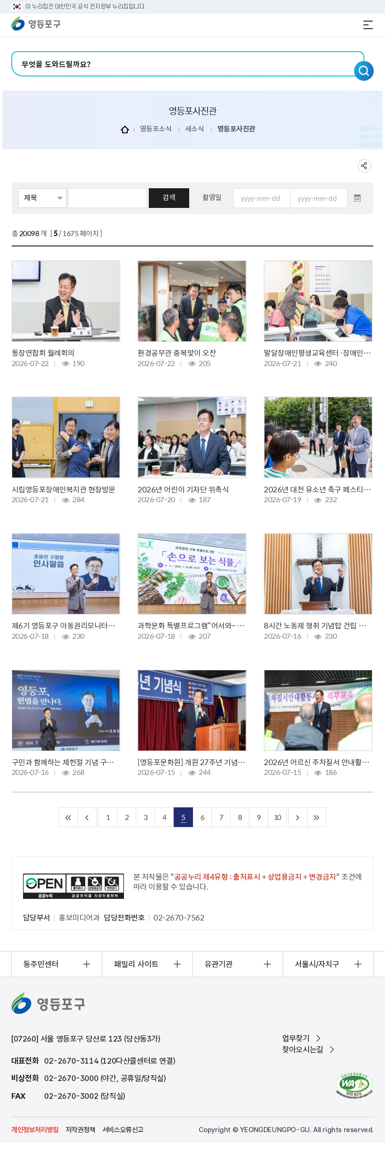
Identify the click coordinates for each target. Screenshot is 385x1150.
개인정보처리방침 (35, 1130)
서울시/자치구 (317, 964)
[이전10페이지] (87, 817)
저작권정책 (80, 1130)
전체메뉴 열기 (368, 25)
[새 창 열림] (354, 1085)
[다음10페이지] (298, 817)
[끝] (317, 817)
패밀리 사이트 (136, 964)
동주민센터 (41, 964)
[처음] (68, 817)
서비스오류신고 (123, 1130)
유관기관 (219, 964)
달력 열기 (357, 198)
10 (277, 817)
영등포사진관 (236, 128)
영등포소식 (156, 128)
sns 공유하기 (364, 166)
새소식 (194, 128)
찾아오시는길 (302, 1049)
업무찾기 (295, 1038)
